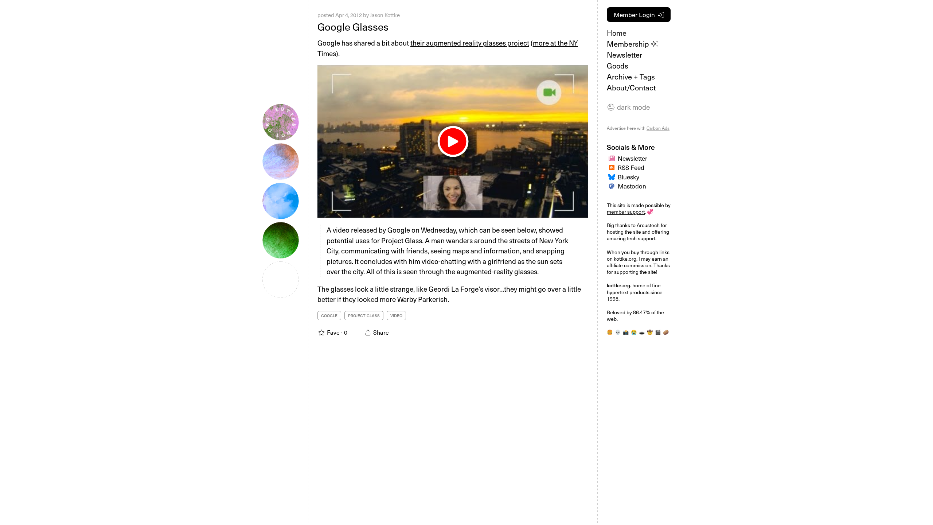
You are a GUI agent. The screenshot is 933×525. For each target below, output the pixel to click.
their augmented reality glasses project (469, 42)
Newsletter (624, 55)
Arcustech (648, 225)
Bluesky (628, 176)
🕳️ (642, 332)
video (396, 315)
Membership (629, 44)
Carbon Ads (658, 128)
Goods (617, 66)
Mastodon (632, 186)
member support (626, 211)
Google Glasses (353, 26)
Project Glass (364, 315)
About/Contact (631, 87)
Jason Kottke (385, 15)
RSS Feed (631, 167)
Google (329, 315)
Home (616, 33)
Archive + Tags (631, 76)
